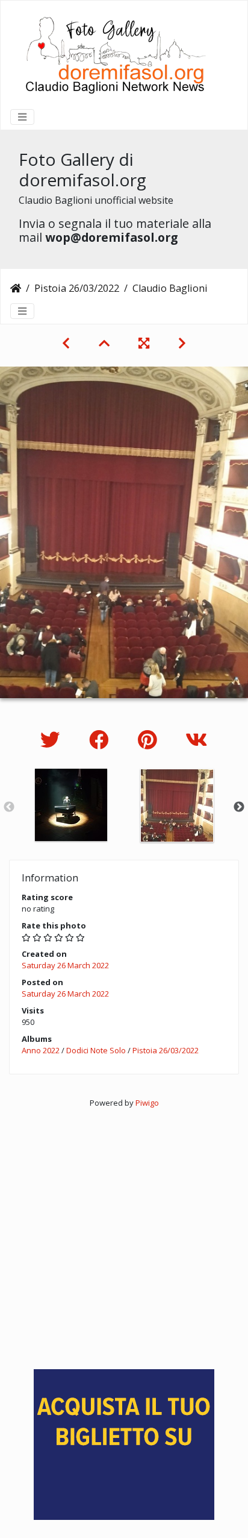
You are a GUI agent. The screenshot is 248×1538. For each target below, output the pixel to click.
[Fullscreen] (144, 343)
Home (15, 288)
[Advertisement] (124, 1233)
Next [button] (239, 807)
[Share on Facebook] (101, 739)
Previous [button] (9, 807)
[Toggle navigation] (22, 117)
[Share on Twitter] (52, 739)
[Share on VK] (196, 739)
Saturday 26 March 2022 (65, 965)
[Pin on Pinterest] (149, 739)
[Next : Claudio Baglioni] (182, 343)
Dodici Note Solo (96, 1050)
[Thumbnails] (104, 343)
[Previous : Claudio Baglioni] (66, 343)
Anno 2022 (41, 1050)
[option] (71, 805)
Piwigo (147, 1102)
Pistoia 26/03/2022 (76, 288)
